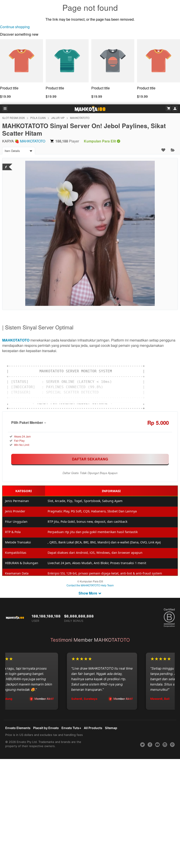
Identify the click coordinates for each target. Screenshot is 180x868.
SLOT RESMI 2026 (13, 118)
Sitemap (111, 728)
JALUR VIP (58, 118)
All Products (93, 728)
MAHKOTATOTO (79, 118)
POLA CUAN (38, 118)
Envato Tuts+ (71, 728)
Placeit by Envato (46, 728)
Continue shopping (15, 26)
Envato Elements (18, 728)
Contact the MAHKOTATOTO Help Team (90, 585)
